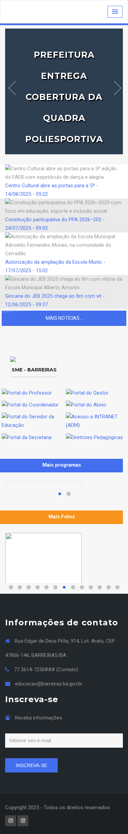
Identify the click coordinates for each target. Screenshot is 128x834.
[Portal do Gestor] (87, 392)
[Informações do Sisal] (43, 558)
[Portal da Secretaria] (27, 437)
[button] (115, 12)
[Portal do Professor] (27, 392)
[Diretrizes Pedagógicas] (94, 437)
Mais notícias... (64, 318)
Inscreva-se (31, 765)
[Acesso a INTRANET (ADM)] (96, 421)
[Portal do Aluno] (86, 405)
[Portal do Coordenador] (30, 405)
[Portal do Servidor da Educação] (32, 421)
